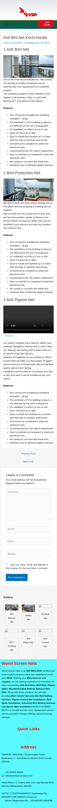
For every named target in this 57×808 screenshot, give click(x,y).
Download (9, 336)
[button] (5, 23)
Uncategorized (31, 43)
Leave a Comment (12, 43)
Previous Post (28, 453)
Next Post (28, 461)
